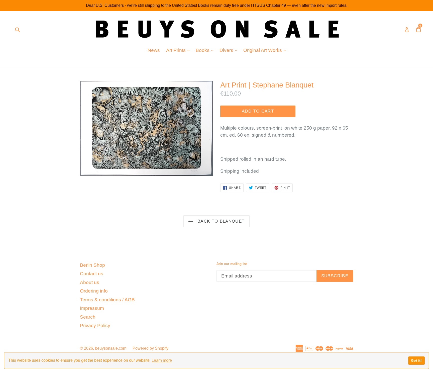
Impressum (92, 308)
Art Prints (179, 50)
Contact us (91, 273)
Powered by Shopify (150, 348)
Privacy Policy (95, 325)
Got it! (416, 360)
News (154, 50)
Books (206, 50)
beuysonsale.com (110, 348)
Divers (230, 50)
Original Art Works (265, 50)
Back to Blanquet (220, 221)
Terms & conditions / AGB (107, 299)
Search (87, 317)
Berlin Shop (92, 265)
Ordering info (94, 291)
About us (89, 282)
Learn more (162, 360)
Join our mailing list (231, 264)
